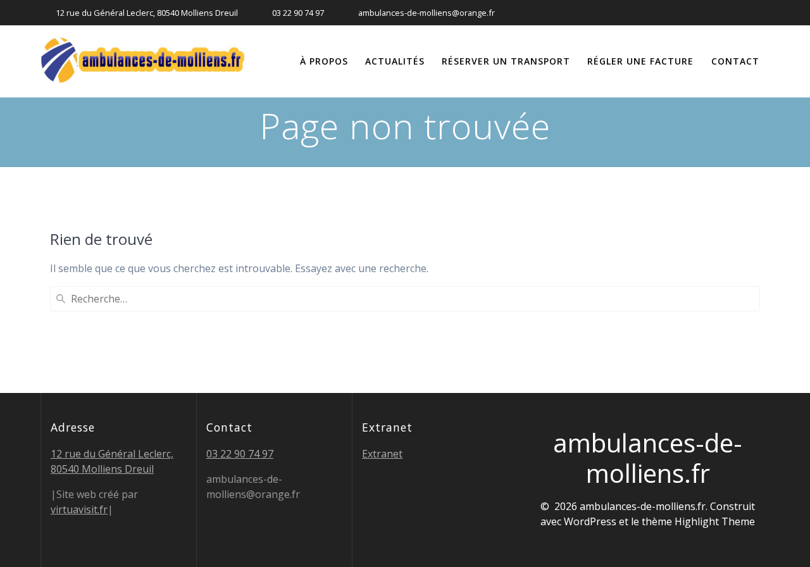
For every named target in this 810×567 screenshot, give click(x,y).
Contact (735, 61)
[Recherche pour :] (405, 298)
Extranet (382, 454)
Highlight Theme (715, 521)
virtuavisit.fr (79, 509)
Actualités (395, 61)
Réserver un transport (506, 61)
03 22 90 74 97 (239, 454)
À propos (324, 61)
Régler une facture (640, 61)
